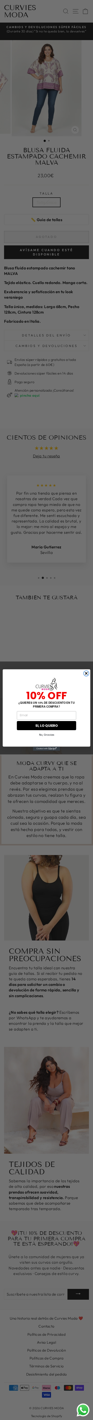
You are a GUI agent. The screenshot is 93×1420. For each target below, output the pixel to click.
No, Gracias (46, 735)
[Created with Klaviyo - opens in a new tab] (46, 749)
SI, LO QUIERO (46, 725)
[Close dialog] (86, 673)
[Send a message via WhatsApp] (83, 1410)
